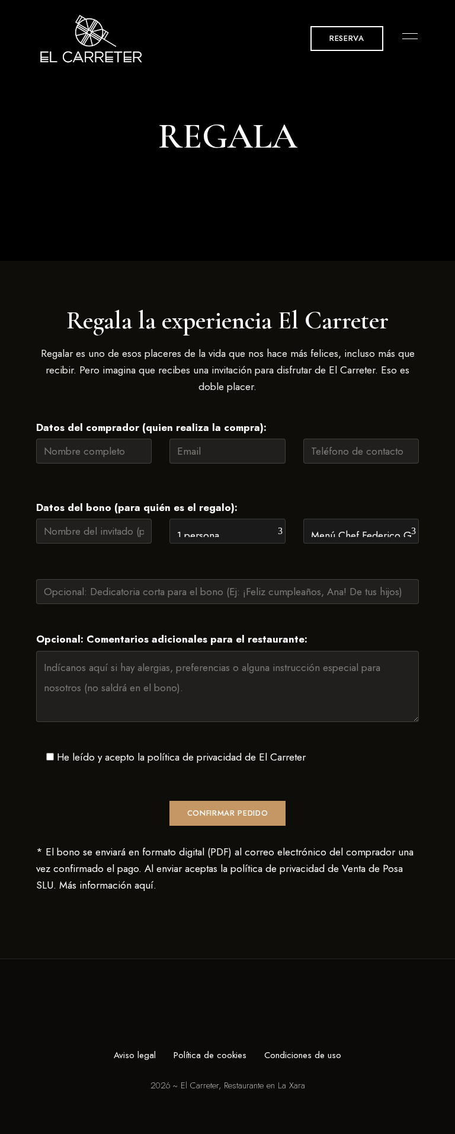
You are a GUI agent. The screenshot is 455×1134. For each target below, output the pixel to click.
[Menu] (407, 36)
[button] (346, 38)
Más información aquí (106, 885)
